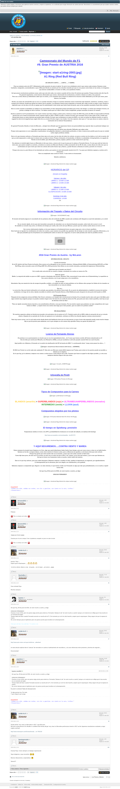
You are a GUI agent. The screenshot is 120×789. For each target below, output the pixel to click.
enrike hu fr (22, 550)
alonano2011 (22, 501)
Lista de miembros (89, 28)
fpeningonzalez (24, 739)
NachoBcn (22, 575)
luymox (21, 598)
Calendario (100, 28)
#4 (108, 558)
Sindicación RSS (48, 784)
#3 (108, 531)
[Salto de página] (37, 41)
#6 (108, 604)
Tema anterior (15, 768)
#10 (108, 747)
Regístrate (31, 31)
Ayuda (108, 28)
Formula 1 (18, 35)
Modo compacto (105, 44)
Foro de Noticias (25, 35)
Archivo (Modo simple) (36, 784)
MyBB (16, 787)
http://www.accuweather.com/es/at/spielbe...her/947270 (60, 435)
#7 (108, 638)
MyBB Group (27, 787)
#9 (108, 721)
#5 (108, 582)
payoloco (20, 48)
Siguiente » (32, 41)
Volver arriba (27, 784)
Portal (70, 28)
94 (28, 41)
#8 (108, 666)
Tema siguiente (24, 768)
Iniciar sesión (24, 31)
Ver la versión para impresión (18, 776)
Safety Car (12, 35)
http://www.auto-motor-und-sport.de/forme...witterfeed (26, 642)
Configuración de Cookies (59, 784)
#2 (108, 508)
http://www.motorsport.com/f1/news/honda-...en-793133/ (26, 731)
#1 (108, 56)
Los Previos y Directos (35, 35)
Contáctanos (14, 784)
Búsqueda (77, 28)
